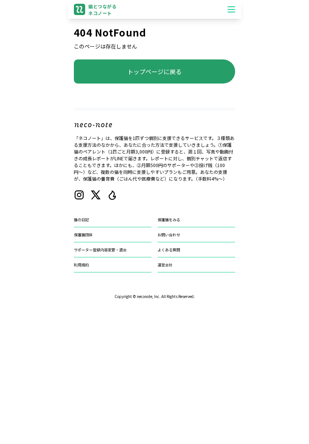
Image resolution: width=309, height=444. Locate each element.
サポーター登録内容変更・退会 (100, 249)
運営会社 (165, 265)
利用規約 (81, 265)
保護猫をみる (169, 219)
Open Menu (231, 9)
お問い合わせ (169, 234)
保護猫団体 (83, 234)
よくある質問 (169, 249)
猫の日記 (81, 219)
